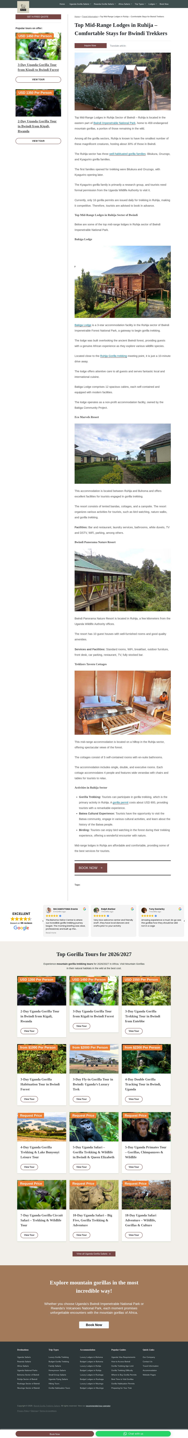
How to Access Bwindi (120, 1361)
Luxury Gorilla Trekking (59, 1357)
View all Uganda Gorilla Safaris (92, 1254)
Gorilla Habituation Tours (59, 1388)
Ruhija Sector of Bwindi (27, 1379)
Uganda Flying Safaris (58, 1379)
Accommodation (150, 1370)
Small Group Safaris (57, 1375)
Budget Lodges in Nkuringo (92, 1388)
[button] (133, 1433)
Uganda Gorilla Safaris (79, 4)
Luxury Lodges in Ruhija (90, 1366)
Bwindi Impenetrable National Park (114, 123)
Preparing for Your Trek (121, 1388)
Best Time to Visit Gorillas (122, 1379)
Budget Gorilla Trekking (59, 1361)
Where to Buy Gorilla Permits (124, 1375)
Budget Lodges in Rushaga (92, 1379)
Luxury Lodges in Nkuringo (91, 1383)
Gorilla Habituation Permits (123, 1383)
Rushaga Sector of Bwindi (28, 1383)
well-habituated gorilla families (127, 153)
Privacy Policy (23, 1411)
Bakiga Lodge (83, 325)
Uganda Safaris (24, 1357)
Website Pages (149, 1375)
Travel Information (90, 16)
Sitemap (34, 1411)
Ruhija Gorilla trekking (113, 355)
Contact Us (147, 1361)
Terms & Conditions (48, 1411)
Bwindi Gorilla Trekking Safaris (47, 1406)
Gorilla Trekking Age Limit (122, 1366)
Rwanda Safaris (24, 1361)
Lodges (152, 4)
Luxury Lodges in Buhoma (91, 1357)
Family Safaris (55, 1366)
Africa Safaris (124, 4)
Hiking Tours (54, 1383)
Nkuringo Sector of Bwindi (28, 1388)
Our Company (149, 1357)
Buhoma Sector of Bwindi (28, 1375)
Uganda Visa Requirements (123, 1357)
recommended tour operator (98, 1406)
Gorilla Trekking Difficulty (122, 1370)
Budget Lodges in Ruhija (90, 1370)
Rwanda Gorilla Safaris (104, 4)
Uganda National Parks (27, 1370)
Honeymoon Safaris (57, 1370)
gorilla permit (120, 802)
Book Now (55, 1434)
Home (62, 4)
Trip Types (139, 4)
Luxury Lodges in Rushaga (91, 1375)
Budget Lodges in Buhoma (91, 1361)
